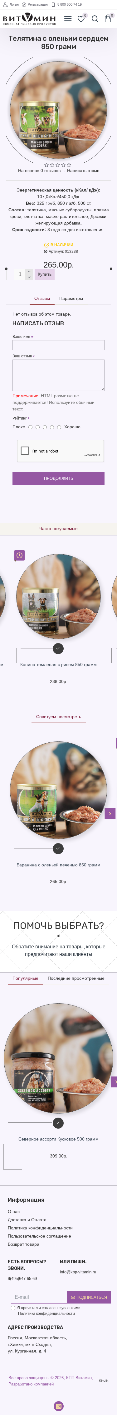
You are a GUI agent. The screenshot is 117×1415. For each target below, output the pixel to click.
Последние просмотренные (76, 978)
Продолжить (58, 478)
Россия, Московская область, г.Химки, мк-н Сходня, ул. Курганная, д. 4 (37, 1344)
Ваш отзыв (22, 356)
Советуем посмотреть (58, 716)
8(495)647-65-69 (22, 1278)
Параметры (71, 298)
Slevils (104, 1381)
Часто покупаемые (58, 528)
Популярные (25, 978)
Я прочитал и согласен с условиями (48, 1311)
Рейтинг (19, 418)
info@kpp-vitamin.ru (78, 1272)
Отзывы (42, 298)
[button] (7, 813)
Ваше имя (21, 336)
